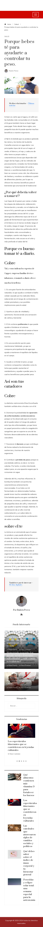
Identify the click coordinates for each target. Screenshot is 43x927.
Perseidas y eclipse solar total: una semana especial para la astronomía (29, 890)
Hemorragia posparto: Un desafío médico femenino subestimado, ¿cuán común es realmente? (21, 657)
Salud (6, 36)
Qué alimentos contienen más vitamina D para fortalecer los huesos (29, 785)
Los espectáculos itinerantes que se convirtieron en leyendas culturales (21, 746)
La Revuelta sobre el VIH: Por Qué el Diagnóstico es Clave (20, 680)
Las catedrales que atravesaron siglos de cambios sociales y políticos (29, 836)
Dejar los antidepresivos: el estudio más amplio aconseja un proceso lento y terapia (21, 641)
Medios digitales (15, 585)
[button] (17, 761)
